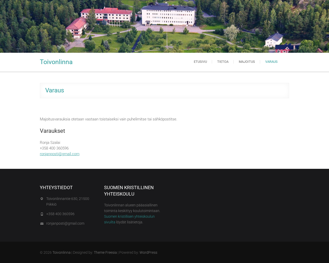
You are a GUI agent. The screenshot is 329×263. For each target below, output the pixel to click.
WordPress (148, 252)
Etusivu (200, 62)
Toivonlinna (56, 62)
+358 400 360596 (60, 214)
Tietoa (223, 62)
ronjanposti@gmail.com (59, 154)
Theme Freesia (105, 252)
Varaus (271, 62)
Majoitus (247, 62)
